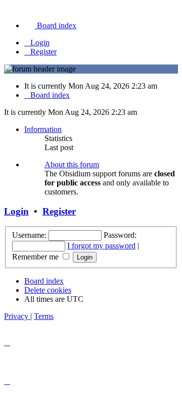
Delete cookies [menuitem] (47, 290)
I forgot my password (101, 245)
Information (43, 129)
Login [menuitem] (40, 42)
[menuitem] (50, 25)
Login (16, 211)
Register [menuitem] (43, 51)
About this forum (71, 164)
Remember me (36, 256)
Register (59, 211)
